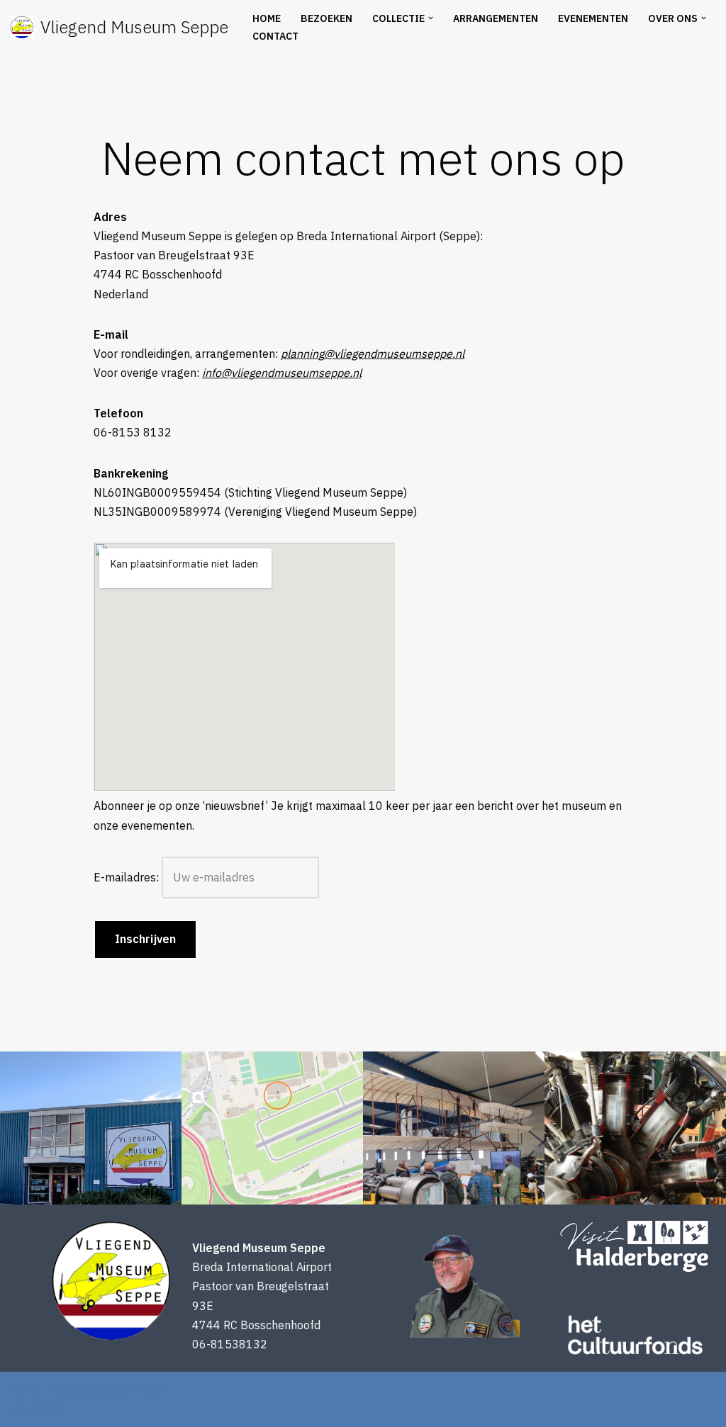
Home (266, 18)
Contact (275, 36)
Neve (24, 1389)
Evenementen (593, 18)
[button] (430, 18)
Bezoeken (326, 18)
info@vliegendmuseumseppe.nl (282, 373)
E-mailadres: (128, 877)
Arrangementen (495, 18)
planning (372, 353)
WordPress (39, 1408)
